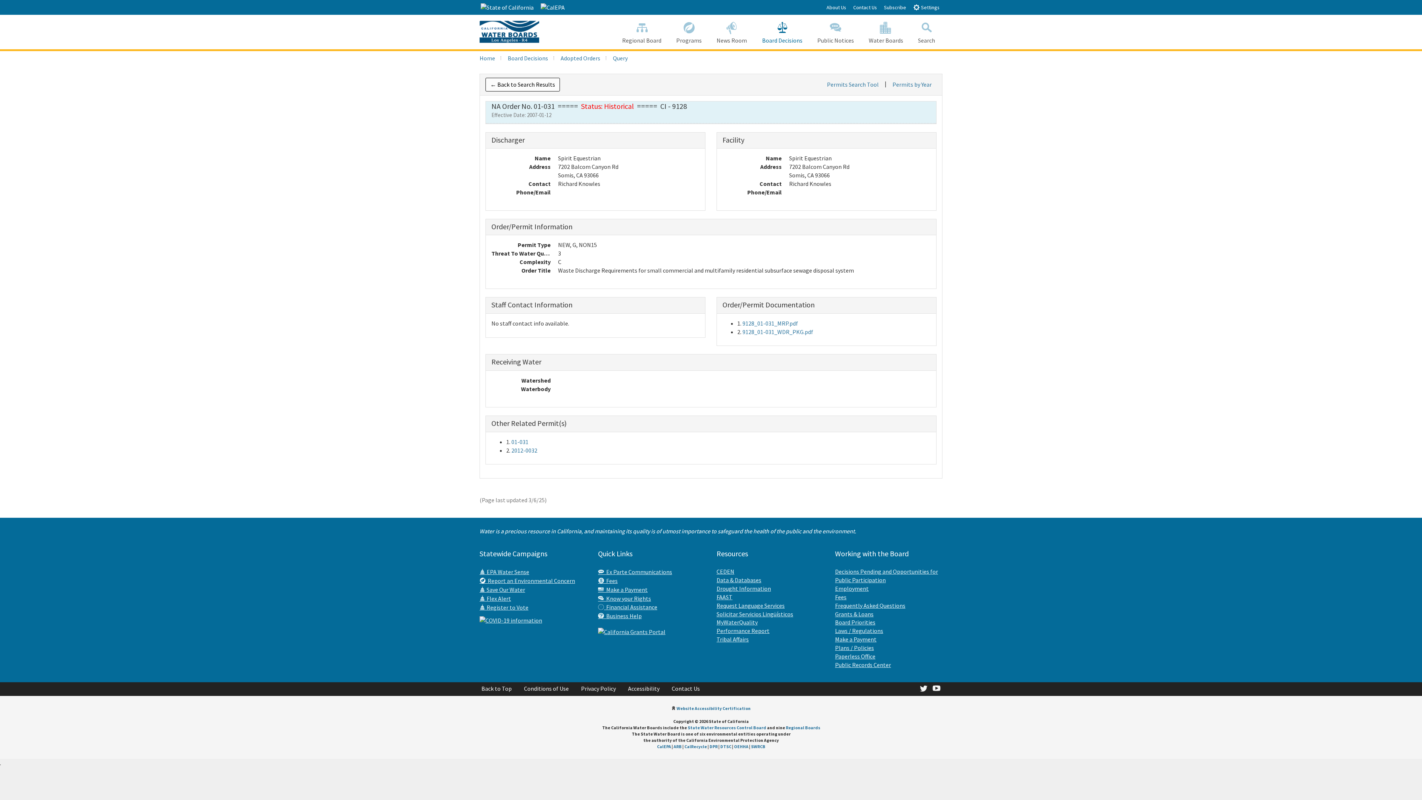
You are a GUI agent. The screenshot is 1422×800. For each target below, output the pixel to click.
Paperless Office (855, 656)
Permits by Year (912, 84)
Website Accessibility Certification (714, 708)
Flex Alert (498, 598)
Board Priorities (855, 622)
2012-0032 (524, 450)
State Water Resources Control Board (727, 727)
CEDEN (725, 571)
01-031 (519, 442)
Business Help (623, 616)
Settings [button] (929, 7)
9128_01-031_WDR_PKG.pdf (777, 332)
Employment (852, 588)
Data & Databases (739, 580)
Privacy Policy (598, 688)
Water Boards (886, 40)
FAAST (724, 597)
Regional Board (641, 40)
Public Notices (835, 40)
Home (487, 58)
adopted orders (580, 58)
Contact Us (865, 7)
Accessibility (644, 688)
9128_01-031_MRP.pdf (770, 323)
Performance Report (743, 630)
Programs (689, 40)
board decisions (528, 58)
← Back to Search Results (522, 84)
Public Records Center (863, 665)
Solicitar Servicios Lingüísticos (755, 614)
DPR (714, 746)
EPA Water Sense (507, 572)
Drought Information (744, 588)
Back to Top (496, 688)
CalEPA (664, 746)
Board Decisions (782, 40)
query (620, 58)
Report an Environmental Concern (530, 580)
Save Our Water (505, 589)
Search (926, 40)
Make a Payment (626, 589)
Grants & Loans (854, 614)
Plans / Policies (854, 647)
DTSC (725, 746)
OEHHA (741, 746)
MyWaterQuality (737, 622)
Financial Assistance (630, 607)
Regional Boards (803, 727)
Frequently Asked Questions (870, 605)
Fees (611, 580)
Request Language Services (751, 605)
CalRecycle (695, 746)
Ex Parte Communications (638, 572)
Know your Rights (627, 598)
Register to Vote (506, 607)
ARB (678, 746)
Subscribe (895, 7)
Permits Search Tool (853, 84)
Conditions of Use (546, 688)
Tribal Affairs (733, 639)
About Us (836, 7)
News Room (732, 40)
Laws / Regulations (859, 630)
